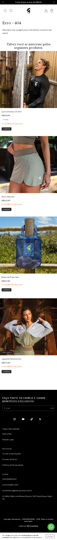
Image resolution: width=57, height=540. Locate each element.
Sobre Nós (7, 434)
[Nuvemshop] (28, 526)
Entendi (50, 536)
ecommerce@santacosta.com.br (17, 490)
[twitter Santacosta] (40, 419)
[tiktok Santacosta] (32, 419)
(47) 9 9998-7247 (10, 485)
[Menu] (5, 11)
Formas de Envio (9, 459)
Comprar (6, 129)
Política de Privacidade (12, 465)
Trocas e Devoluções (11, 453)
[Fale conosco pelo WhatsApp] (51, 526)
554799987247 (9, 479)
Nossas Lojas (8, 439)
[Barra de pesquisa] (11, 11)
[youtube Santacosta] (23, 419)
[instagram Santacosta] (15, 419)
